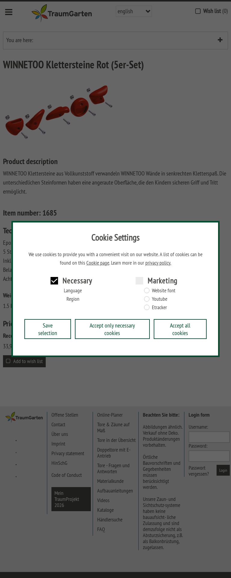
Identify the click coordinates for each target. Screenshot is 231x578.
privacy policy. (158, 262)
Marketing (162, 280)
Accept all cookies (180, 329)
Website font (163, 290)
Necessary (77, 280)
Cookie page (97, 262)
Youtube (159, 299)
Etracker (159, 307)
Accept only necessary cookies (112, 329)
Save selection (47, 329)
